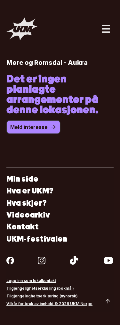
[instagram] (41, 260)
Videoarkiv (28, 214)
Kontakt (22, 226)
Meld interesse (29, 127)
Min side (22, 179)
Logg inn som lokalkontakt (31, 280)
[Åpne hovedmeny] (106, 29)
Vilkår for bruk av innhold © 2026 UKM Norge (49, 303)
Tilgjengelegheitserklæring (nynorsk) (42, 296)
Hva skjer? (26, 203)
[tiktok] (74, 260)
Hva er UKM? (29, 190)
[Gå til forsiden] (22, 29)
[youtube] (108, 260)
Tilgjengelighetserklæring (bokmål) (40, 288)
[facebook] (10, 260)
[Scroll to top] (108, 301)
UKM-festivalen (36, 239)
